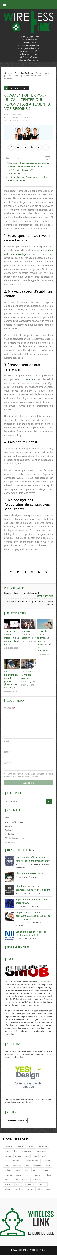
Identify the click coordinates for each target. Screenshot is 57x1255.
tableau (7, 1189)
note (6, 1165)
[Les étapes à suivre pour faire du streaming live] (28, 664)
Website (8, 763)
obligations (17, 1165)
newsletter (17, 1160)
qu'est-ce (8, 1174)
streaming (37, 1179)
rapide (7, 1179)
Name (7, 741)
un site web (29, 379)
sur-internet (30, 1184)
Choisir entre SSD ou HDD (29, 873)
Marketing (9, 834)
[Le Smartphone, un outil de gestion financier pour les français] (12, 664)
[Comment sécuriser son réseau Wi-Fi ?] (28, 624)
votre (39, 1189)
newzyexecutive (32, 1160)
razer (16, 1179)
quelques (47, 1174)
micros (18, 1156)
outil (48, 1165)
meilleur (8, 1156)
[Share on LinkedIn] (25, 147)
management (26, 1151)
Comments (9, 708)
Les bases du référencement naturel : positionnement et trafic (33, 859)
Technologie (10, 842)
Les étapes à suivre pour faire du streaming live (28, 676)
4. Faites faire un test (18, 173)
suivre (18, 1184)
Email (7, 752)
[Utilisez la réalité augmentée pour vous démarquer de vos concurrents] (45, 624)
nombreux (46, 1160)
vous (48, 1189)
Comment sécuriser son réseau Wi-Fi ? (28, 635)
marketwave (41, 1151)
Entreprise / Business (24, 73)
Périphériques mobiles (14, 838)
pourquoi (45, 1170)
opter (22, 117)
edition (31, 1146)
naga (6, 1160)
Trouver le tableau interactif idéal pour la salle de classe (30, 603)
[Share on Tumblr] (46, 147)
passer (18, 1170)
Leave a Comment (14, 120)
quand (18, 1174)
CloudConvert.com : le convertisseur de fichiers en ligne (33, 888)
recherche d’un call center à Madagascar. (28, 252)
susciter (43, 1184)
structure (8, 1184)
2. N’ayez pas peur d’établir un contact (25, 166)
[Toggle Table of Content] (46, 158)
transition (19, 1189)
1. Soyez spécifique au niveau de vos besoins (28, 163)
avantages (8, 1146)
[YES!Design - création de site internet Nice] (28, 1077)
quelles (37, 1174)
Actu (7, 817)
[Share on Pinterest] (32, 147)
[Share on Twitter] (17, 147)
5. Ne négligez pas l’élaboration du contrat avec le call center (27, 178)
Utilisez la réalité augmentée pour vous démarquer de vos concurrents (44, 641)
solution (25, 1179)
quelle (28, 1174)
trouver (30, 1189)
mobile (43, 1156)
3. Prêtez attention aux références (24, 170)
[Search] (49, 801)
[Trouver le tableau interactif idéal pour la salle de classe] (12, 624)
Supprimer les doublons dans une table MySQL (33, 901)
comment (15, 117)
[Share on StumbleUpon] (39, 147)
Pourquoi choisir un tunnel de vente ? (21, 593)
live (15, 1151)
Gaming (8, 825)
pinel (27, 1170)
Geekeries (9, 830)
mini (27, 1156)
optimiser (38, 1165)
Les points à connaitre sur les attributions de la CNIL (31, 933)
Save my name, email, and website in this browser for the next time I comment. (28, 775)
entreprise (43, 1146)
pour (27, 117)
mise (35, 1156)
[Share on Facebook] (10, 147)
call (8, 117)
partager (8, 1170)
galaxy (7, 1151)
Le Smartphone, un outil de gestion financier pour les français (11, 679)
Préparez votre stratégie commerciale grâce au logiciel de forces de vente (33, 916)
